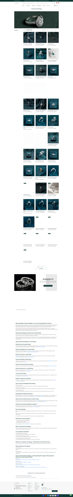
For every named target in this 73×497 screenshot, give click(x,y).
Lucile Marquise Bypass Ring (40, 43)
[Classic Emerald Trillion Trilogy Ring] (28, 120)
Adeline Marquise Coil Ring (27, 244)
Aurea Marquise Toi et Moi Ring (52, 144)
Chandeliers (25, 462)
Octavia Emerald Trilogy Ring (52, 60)
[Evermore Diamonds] (25, 282)
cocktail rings (38, 401)
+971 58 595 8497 (56, 0)
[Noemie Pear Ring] (53, 37)
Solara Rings (36, 467)
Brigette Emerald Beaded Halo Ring (28, 211)
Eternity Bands (37, 459)
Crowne (35, 406)
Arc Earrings (29, 462)
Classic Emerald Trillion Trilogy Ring (28, 127)
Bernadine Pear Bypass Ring (52, 228)
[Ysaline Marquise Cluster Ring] (53, 238)
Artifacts (45, 467)
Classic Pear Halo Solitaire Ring (28, 228)
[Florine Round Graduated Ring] (41, 238)
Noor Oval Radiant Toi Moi (40, 160)
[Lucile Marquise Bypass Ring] (41, 37)
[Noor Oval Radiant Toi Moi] (41, 154)
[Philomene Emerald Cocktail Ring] (41, 70)
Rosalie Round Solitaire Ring (40, 228)
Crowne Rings (29, 467)
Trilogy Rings (42, 396)
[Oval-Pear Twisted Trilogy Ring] (41, 104)
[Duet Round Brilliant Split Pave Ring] (53, 87)
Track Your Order (17, 0)
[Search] (36, 3)
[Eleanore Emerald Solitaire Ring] (41, 188)
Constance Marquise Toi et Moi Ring (40, 178)
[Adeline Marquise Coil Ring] (28, 238)
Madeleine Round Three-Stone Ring (40, 94)
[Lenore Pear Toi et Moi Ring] (28, 37)
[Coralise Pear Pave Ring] (53, 154)
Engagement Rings (18, 459)
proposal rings (36, 351)
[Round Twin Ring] (53, 120)
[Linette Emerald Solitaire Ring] (41, 204)
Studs (16, 462)
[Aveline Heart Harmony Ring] (53, 170)
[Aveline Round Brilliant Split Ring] (41, 120)
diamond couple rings (30, 356)
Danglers (21, 462)
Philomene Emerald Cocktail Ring (41, 76)
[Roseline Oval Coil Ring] (28, 87)
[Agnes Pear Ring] (28, 53)
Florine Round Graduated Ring (40, 244)
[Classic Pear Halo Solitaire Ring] (28, 221)
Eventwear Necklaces (36, 464)
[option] (36, 0)
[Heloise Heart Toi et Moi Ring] (41, 138)
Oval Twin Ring (50, 76)
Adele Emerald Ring (26, 110)
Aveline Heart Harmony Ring (52, 177)
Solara (39, 406)
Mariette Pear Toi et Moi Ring (27, 177)
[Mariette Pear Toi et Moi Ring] (28, 170)
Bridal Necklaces (21, 464)
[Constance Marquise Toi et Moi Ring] (41, 170)
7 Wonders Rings (21, 467)
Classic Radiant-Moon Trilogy (52, 110)
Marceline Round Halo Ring (27, 261)
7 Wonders (17, 467)
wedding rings (50, 360)
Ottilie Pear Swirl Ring (39, 60)
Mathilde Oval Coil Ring (27, 145)
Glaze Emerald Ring (26, 194)
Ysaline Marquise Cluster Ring (52, 244)
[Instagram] (42, 485)
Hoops (19, 462)
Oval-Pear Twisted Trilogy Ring (40, 110)
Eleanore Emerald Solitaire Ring (40, 194)
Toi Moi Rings (36, 396)
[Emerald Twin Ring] (28, 70)
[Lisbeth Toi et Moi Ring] (28, 154)
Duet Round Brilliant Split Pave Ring (52, 94)
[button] (56, 5)
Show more (41, 268)
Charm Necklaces (30, 464)
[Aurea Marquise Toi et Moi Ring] (53, 137)
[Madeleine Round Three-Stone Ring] (41, 87)
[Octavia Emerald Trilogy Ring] (53, 53)
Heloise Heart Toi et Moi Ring (40, 145)
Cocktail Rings (24, 459)
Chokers (25, 464)
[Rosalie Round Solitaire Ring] (41, 221)
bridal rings (24, 361)
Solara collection (43, 401)
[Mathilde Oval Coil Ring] (28, 138)
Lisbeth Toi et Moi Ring (26, 160)
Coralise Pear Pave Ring (51, 160)
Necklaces (17, 464)
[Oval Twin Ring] (53, 70)
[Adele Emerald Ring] (28, 104)
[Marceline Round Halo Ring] (28, 254)
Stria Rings (42, 467)
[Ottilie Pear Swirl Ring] (41, 53)
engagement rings (30, 351)
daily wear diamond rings (41, 346)
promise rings (18, 356)
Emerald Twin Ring (26, 76)
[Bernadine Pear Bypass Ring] (53, 221)
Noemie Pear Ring (50, 43)
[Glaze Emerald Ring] (28, 188)
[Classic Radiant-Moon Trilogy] (53, 104)
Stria (33, 406)
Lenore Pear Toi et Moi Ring (27, 43)
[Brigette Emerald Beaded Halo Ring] (28, 204)
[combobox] (36, 3)
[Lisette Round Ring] (53, 204)
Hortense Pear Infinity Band (52, 194)
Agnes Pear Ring (26, 60)
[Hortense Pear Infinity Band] (53, 188)
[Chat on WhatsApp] (70, 494)
